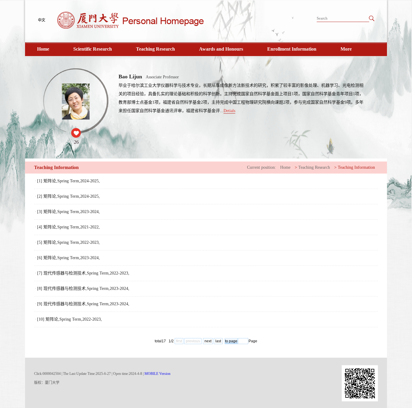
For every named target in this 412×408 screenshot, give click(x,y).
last (218, 341)
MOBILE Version (157, 374)
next (207, 341)
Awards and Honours (221, 49)
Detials (229, 110)
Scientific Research (92, 49)
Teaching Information (356, 167)
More (346, 49)
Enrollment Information (291, 49)
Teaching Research (155, 49)
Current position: (261, 167)
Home (43, 49)
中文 (41, 20)
